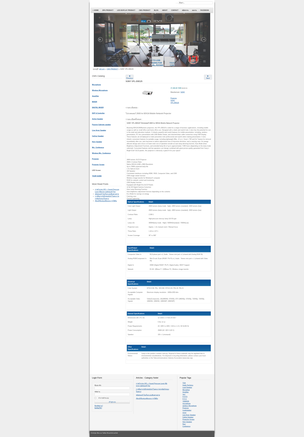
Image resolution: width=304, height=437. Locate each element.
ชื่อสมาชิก (98, 385)
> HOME (96, 10)
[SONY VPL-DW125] (147, 92)
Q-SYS (185, 396)
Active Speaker (97, 119)
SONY (182, 92)
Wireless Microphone (100, 90)
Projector (95, 159)
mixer (184, 413)
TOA (184, 383)
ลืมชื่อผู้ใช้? (98, 408)
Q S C (185, 399)
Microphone (96, 85)
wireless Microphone (190, 406)
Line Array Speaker (99, 130)
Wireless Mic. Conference (101, 153)
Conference (186, 426)
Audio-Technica (188, 385)
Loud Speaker (187, 387)
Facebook (204, 10)
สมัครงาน (185, 10)
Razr (184, 424)
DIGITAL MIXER (98, 107)
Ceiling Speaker (98, 136)
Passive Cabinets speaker (101, 125)
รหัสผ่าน (97, 392)
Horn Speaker (97, 142)
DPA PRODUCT (107, 10)
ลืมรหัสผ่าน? (99, 406)
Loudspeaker (187, 410)
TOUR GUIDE (97, 176)
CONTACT (174, 10)
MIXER (94, 102)
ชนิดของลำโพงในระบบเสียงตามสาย (148, 395)
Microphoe (186, 390)
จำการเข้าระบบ (103, 398)
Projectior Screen (188, 419)
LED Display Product (126, 10)
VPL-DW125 (175, 103)
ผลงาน (194, 10)
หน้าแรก (102, 69)
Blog (156, 10)
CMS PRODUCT (144, 10)
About (164, 10)
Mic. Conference (98, 147)
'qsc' (184, 394)
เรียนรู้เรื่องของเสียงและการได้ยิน (147, 398)
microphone (186, 403)
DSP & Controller (98, 113)
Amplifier (95, 96)
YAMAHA (186, 401)
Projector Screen (98, 164)
